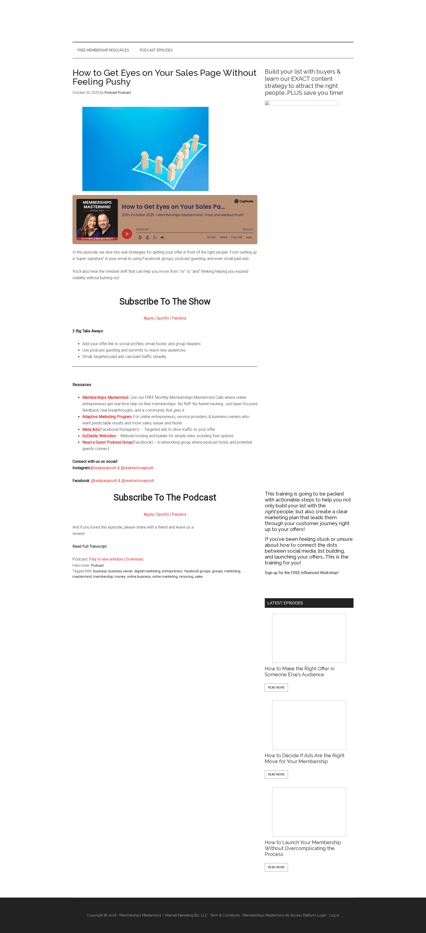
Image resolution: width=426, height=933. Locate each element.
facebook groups (197, 571)
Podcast (97, 565)
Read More (276, 687)
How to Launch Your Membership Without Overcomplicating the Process (303, 848)
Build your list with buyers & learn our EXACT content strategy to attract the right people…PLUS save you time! (304, 82)
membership (103, 577)
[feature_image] (309, 638)
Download (134, 559)
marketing (232, 571)
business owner (120, 571)
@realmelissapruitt (137, 468)
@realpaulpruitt (103, 468)
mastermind (82, 577)
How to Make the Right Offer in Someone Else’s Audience (299, 671)
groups (217, 571)
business (100, 571)
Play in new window (106, 559)
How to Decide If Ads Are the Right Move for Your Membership (304, 758)
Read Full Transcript (89, 546)
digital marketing (147, 571)
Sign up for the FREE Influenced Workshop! (302, 572)
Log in (334, 915)
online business (139, 577)
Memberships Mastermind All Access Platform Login (284, 915)
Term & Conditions (225, 915)
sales (199, 577)
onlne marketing (165, 577)
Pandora (179, 318)
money (120, 577)
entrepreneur (172, 571)
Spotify (163, 318)
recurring (186, 577)
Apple (149, 318)
